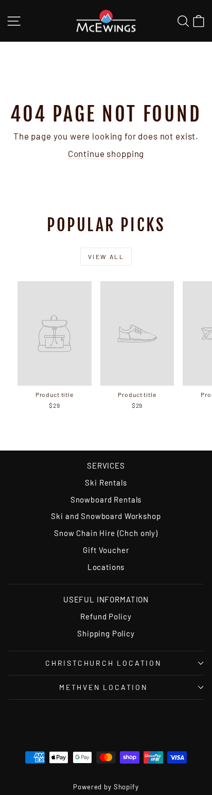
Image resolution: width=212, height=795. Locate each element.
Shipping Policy (106, 633)
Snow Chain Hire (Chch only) (106, 533)
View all (106, 256)
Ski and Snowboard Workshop (106, 516)
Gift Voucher (106, 550)
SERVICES (106, 465)
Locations (106, 567)
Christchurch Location (103, 663)
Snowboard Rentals (106, 499)
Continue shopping (106, 153)
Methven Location (103, 687)
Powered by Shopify (105, 787)
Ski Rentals (106, 482)
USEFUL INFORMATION (106, 599)
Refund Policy (105, 616)
